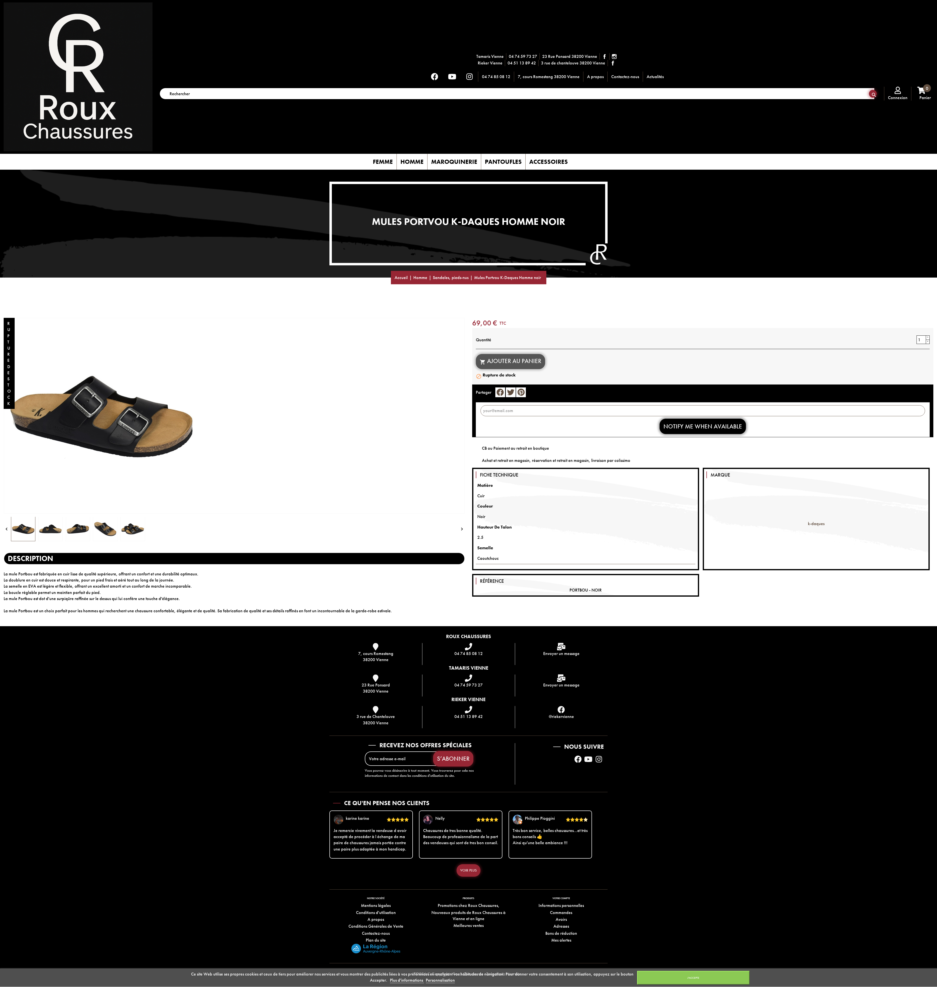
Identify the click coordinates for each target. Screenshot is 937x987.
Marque (720, 474)
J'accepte (693, 977)
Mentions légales (376, 905)
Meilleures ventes (468, 925)
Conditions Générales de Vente (375, 926)
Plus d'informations (407, 980)
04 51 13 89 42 (522, 63)
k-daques (816, 523)
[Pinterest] (521, 392)
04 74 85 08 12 (496, 76)
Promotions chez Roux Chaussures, (468, 905)
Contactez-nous (625, 76)
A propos (595, 76)
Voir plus (468, 870)
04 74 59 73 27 (523, 56)
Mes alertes (561, 940)
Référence (492, 581)
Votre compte (561, 898)
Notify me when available (702, 426)
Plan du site (376, 940)
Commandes (561, 912)
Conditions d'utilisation (376, 912)
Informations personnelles (561, 905)
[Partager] (500, 392)
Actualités (655, 76)
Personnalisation (440, 980)
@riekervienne (561, 716)
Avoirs (561, 919)
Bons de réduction (561, 933)
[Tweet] (511, 392)
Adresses (561, 926)
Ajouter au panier (510, 361)
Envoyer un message (561, 653)
